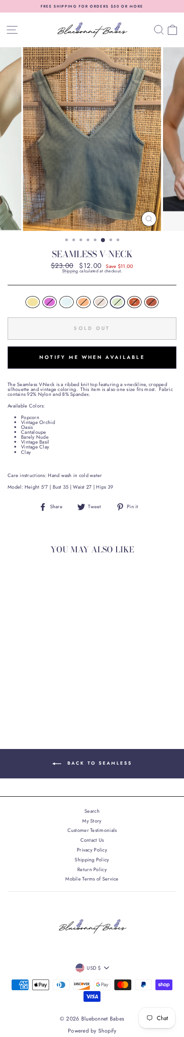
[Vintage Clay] (34, 698)
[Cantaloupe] (45, 690)
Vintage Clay (134, 302)
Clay (151, 302)
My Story (91, 820)
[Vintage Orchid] (24, 690)
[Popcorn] (14, 690)
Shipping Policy (92, 859)
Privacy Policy (92, 849)
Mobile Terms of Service (91, 878)
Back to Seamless (98, 763)
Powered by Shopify (92, 1031)
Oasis (66, 302)
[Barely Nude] (55, 690)
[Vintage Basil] (65, 690)
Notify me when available (92, 357)
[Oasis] (34, 690)
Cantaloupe (83, 302)
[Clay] (45, 698)
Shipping (70, 271)
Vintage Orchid (49, 302)
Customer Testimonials (92, 830)
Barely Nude (100, 302)
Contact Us (92, 840)
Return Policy (92, 869)
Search (92, 811)
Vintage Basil (117, 302)
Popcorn (32, 302)
